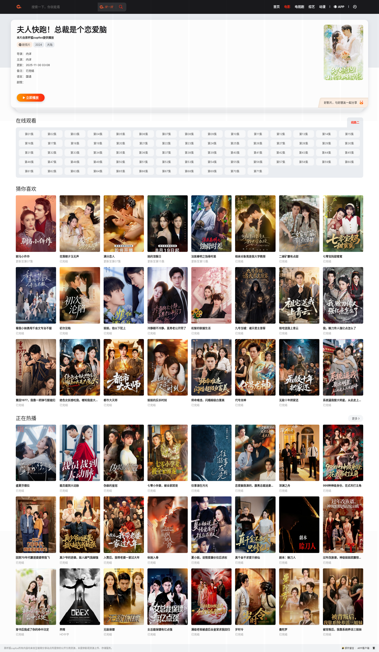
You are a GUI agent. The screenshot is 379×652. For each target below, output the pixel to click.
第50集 (120, 161)
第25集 (235, 143)
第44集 (326, 152)
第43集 (303, 152)
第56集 (258, 161)
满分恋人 (109, 256)
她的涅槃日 (154, 256)
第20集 (120, 143)
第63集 (75, 171)
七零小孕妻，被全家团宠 (162, 485)
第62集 (52, 171)
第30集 (349, 143)
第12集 (281, 134)
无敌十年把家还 (288, 400)
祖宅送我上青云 (288, 328)
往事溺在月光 (199, 485)
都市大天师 (110, 400)
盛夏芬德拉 (23, 485)
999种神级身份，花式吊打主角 (342, 485)
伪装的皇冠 (110, 485)
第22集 (166, 143)
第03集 (75, 134)
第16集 (29, 143)
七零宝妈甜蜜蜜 (332, 256)
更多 (354, 418)
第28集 (303, 143)
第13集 (303, 134)
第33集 (75, 152)
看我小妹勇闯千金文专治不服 (34, 328)
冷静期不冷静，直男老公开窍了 (166, 328)
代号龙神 (240, 400)
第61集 (29, 171)
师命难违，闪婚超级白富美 (207, 400)
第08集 (189, 134)
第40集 (235, 152)
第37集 (166, 152)
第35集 (120, 152)
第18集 (75, 143)
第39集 (212, 152)
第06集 (143, 134)
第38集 (189, 152)
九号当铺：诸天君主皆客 (250, 328)
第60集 (349, 161)
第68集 (189, 171)
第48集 (75, 161)
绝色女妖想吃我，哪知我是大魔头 (80, 400)
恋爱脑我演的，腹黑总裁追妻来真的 (255, 485)
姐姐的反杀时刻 (157, 400)
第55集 (235, 161)
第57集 (280, 161)
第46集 (29, 161)
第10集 (235, 134)
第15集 (349, 134)
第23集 (189, 143)
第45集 (349, 152)
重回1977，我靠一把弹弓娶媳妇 (35, 400)
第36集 (143, 152)
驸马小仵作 (23, 256)
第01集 (29, 134)
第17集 (52, 143)
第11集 (258, 134)
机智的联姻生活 (201, 328)
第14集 (326, 134)
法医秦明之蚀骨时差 (203, 256)
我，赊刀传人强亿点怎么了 (339, 328)
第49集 (97, 161)
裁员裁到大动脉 (69, 485)
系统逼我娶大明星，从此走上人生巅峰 (343, 400)
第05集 (120, 134)
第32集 (52, 152)
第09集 (212, 134)
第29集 (326, 143)
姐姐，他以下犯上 (115, 328)
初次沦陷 (65, 328)
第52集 (166, 161)
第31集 (29, 152)
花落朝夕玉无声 (69, 256)
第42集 (280, 152)
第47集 (52, 161)
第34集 (97, 152)
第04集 (97, 134)
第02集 (52, 134)
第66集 (143, 171)
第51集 (143, 161)
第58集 (303, 161)
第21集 (143, 143)
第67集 (166, 171)
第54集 (212, 161)
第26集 (257, 143)
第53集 (189, 161)
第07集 (166, 134)
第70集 (235, 171)
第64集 (97, 171)
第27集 (281, 143)
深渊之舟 (284, 485)
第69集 (212, 171)
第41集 (258, 152)
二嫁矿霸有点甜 (288, 256)
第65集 (120, 171)
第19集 (98, 143)
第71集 (258, 171)
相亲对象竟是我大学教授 (250, 256)
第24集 (212, 143)
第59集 (326, 161)
